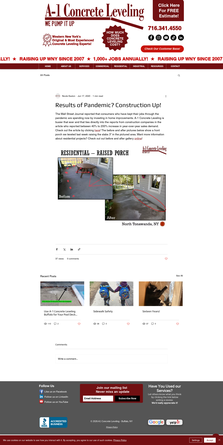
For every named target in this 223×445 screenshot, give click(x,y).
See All (179, 275)
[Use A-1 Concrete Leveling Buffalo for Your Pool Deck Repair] (62, 293)
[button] (178, 75)
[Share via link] (79, 249)
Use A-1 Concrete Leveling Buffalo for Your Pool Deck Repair (59, 313)
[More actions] (166, 96)
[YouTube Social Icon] (41, 401)
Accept (210, 440)
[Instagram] (159, 38)
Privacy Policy (120, 440)
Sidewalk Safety (103, 311)
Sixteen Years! (151, 311)
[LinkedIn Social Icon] (41, 396)
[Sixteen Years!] (161, 293)
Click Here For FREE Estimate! (169, 11)
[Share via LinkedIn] (71, 249)
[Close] (219, 440)
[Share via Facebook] (56, 249)
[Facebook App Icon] (41, 391)
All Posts (45, 75)
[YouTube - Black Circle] (166, 38)
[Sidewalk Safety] (111, 293)
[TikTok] (173, 38)
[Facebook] (151, 38)
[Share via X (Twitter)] (64, 249)
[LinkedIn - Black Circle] (181, 38)
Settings (196, 440)
